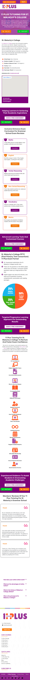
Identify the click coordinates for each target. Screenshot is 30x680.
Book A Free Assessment (9, 1)
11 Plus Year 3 (4, 640)
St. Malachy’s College (7, 43)
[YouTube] (22, 678)
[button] (15, 579)
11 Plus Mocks (4, 658)
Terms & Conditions (5, 663)
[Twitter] (15, 678)
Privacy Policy (4, 661)
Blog (2, 660)
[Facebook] (2, 678)
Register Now (7, 629)
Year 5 (5, 348)
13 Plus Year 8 (4, 646)
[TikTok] (19, 678)
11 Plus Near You (5, 656)
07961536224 (6, 623)
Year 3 (20, 346)
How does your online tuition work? (14, 579)
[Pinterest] (9, 678)
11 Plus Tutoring (5, 638)
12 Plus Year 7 (4, 645)
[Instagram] (5, 678)
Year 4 (24, 346)
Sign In (23, 1)
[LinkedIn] (12, 678)
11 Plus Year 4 (4, 641)
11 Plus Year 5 (4, 643)
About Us (3, 655)
